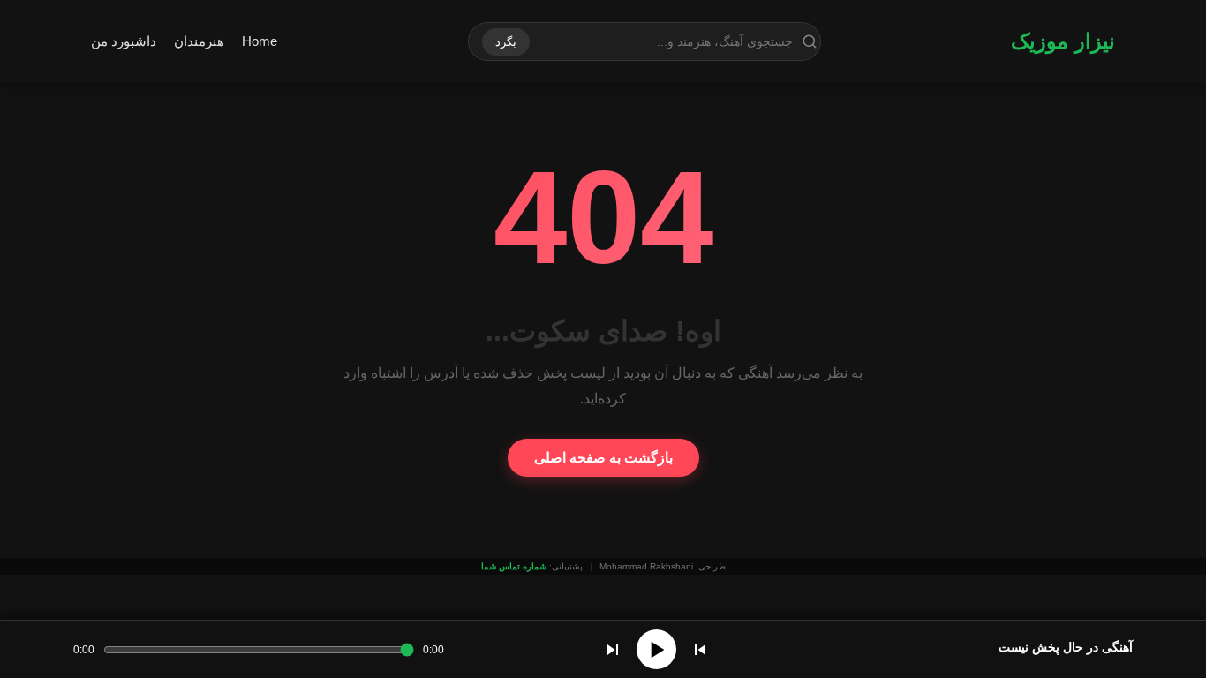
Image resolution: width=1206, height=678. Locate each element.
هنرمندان (199, 41)
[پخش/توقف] (656, 649)
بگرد (505, 42)
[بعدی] (612, 649)
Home (259, 41)
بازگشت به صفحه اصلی (603, 457)
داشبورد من (123, 41)
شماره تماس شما (513, 566)
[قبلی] (700, 649)
